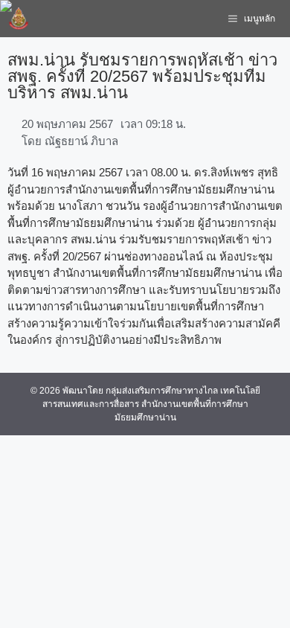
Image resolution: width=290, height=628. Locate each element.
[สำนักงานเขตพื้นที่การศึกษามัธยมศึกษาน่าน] (18, 18)
